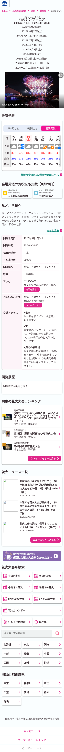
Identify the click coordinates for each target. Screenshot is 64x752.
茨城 (26, 692)
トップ (5, 11)
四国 (6, 662)
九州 (26, 662)
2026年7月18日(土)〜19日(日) (32, 35)
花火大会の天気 (19, 11)
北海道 (7, 644)
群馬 (6, 701)
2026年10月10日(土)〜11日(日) (32, 63)
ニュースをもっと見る (44, 539)
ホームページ (32, 305)
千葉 (6, 692)
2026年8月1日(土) (32, 44)
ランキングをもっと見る (43, 458)
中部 (6, 653)
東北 (26, 644)
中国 (46, 653)
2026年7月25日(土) (32, 40)
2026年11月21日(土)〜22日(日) (32, 67)
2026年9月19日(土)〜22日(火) (32, 58)
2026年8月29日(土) (32, 54)
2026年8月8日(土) (32, 49)
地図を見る (31, 289)
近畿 (26, 653)
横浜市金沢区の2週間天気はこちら (40, 174)
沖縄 (46, 662)
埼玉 (46, 683)
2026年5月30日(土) (32, 26)
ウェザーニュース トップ (32, 739)
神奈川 (43, 11)
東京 (6, 683)
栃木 (46, 692)
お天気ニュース (32, 731)
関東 (33, 11)
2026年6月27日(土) (32, 31)
